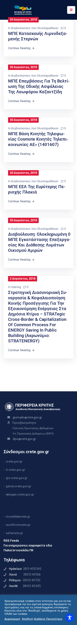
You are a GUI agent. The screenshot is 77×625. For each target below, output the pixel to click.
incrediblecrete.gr (18, 516)
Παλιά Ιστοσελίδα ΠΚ (18, 550)
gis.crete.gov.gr (16, 478)
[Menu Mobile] (71, 10)
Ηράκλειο (25, 568)
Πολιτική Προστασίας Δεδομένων (32, 428)
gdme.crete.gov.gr (18, 486)
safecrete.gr (14, 533)
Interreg (16, 287)
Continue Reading (19, 48)
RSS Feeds (11, 540)
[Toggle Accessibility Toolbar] (69, 617)
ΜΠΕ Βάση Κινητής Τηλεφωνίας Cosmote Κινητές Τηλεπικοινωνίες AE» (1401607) (38, 139)
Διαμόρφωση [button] (12, 619)
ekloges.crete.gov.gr (20, 494)
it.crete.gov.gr (15, 469)
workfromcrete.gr (18, 525)
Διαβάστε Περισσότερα (48, 619)
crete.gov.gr (14, 461)
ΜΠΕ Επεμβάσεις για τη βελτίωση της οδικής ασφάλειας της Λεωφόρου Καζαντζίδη (38, 86)
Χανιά (25, 574)
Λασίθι (25, 586)
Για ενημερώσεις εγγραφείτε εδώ (28, 545)
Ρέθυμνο (24, 580)
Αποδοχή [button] (27, 619)
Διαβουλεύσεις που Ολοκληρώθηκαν (34, 28)
